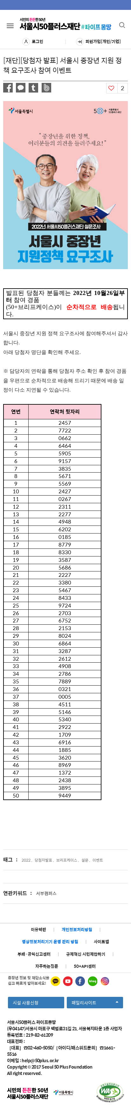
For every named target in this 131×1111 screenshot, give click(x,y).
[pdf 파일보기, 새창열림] (110, 1092)
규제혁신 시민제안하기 (85, 954)
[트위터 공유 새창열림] (33, 88)
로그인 (37, 41)
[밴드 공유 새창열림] (46, 87)
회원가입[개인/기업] (103, 41)
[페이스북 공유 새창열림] (8, 87)
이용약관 (38, 929)
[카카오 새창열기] (55, 981)
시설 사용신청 (25, 1002)
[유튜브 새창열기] (67, 981)
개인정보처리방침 (77, 929)
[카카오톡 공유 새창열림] (20, 87)
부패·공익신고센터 (34, 954)
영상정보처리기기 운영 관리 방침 (50, 941)
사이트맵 (101, 941)
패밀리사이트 (86, 1003)
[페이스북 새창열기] (80, 981)
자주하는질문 (46, 966)
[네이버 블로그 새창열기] (92, 981)
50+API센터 (85, 966)
